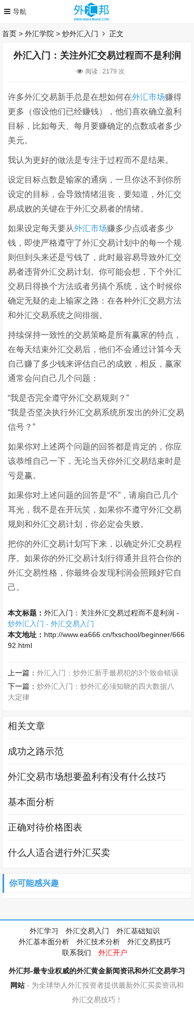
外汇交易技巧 (149, 942)
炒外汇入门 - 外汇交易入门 (51, 624)
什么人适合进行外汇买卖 (59, 853)
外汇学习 (43, 931)
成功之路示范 (36, 751)
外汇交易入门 (87, 931)
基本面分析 (31, 802)
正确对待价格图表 (45, 827)
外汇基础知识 (138, 931)
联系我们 (76, 952)
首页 (9, 33)
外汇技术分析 (98, 942)
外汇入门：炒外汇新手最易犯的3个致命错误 (107, 673)
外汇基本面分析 (44, 942)
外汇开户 (112, 952)
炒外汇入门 (80, 33)
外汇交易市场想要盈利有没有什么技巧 (87, 777)
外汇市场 (148, 97)
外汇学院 (39, 33)
